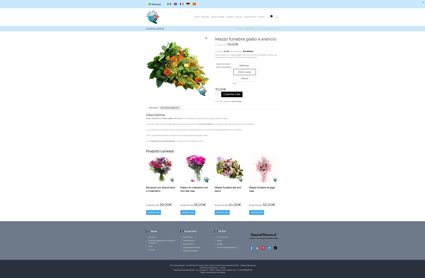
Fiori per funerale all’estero (227, 247)
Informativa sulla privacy (208, 268)
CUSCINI (238, 17)
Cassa (219, 241)
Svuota (235, 83)
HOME (197, 17)
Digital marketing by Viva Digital (212, 272)
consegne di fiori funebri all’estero (162, 141)
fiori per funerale (205, 124)
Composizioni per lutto (191, 247)
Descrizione (153, 108)
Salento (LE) (231, 270)
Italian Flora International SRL (227, 265)
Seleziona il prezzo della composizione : (223, 67)
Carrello (220, 244)
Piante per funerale (190, 251)
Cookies (222, 268)
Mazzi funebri (249, 28)
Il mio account (222, 237)
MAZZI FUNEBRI (217, 17)
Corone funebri (188, 241)
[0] (269, 17)
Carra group (251, 265)
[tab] (153, 108)
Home (240, 28)
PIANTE (261, 17)
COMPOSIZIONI (250, 17)
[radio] (244, 65)
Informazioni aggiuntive (169, 108)
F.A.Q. (150, 246)
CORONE (230, 17)
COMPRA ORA (231, 94)
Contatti (151, 250)
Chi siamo (152, 237)
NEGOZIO (205, 17)
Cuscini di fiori (188, 244)
